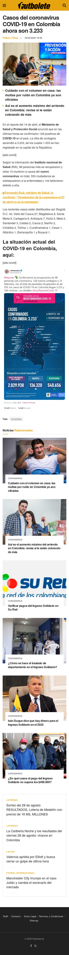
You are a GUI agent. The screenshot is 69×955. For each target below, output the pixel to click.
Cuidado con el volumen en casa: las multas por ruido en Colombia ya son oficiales (33, 95)
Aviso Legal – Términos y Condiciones (43, 916)
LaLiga (10, 851)
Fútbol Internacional (20, 873)
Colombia (16, 418)
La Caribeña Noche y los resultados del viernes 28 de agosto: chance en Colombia (34, 835)
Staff (5, 916)
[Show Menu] (4, 5)
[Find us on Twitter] (35, 946)
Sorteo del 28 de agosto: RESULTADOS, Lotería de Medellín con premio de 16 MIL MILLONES (34, 809)
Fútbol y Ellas (10, 37)
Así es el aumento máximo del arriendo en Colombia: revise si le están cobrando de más (34, 110)
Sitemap (34, 920)
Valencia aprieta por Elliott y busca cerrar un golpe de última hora (30, 858)
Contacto (16, 916)
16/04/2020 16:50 (33, 37)
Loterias (12, 800)
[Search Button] (64, 5)
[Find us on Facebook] (31, 946)
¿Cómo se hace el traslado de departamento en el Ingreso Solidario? (32, 665)
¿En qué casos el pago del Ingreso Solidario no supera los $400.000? (30, 780)
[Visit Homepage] (34, 5)
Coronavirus (15, 478)
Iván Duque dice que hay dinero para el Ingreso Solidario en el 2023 (33, 723)
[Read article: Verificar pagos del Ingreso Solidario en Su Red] (34, 583)
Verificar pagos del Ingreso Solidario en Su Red (33, 608)
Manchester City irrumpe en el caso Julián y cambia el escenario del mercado (31, 882)
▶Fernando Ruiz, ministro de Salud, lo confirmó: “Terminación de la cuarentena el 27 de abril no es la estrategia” (33, 197)
